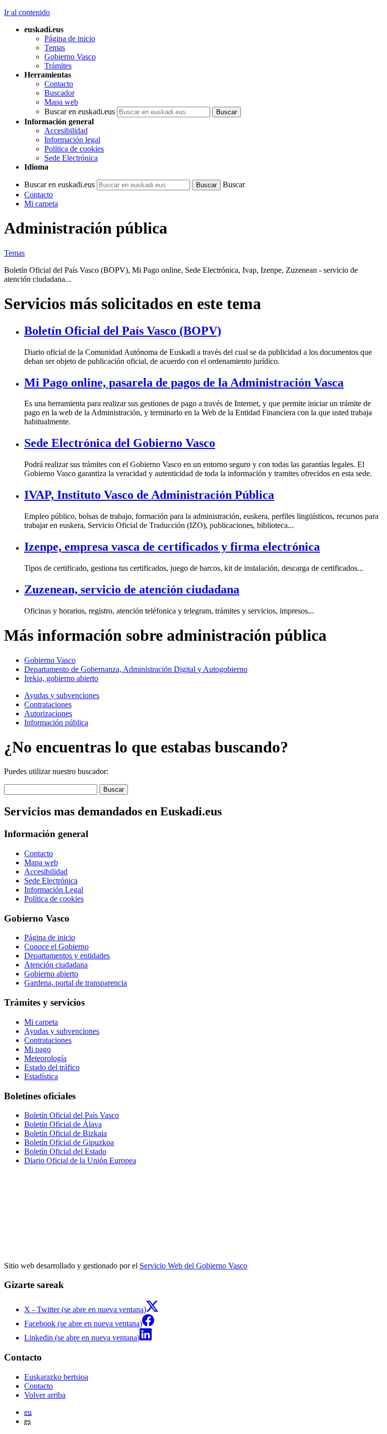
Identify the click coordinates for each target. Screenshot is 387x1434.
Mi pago (37, 1049)
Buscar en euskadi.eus (79, 111)
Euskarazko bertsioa (56, 1377)
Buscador (59, 93)
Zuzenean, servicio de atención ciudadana (131, 589)
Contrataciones (48, 704)
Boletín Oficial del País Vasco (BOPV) (122, 330)
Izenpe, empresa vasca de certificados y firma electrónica (172, 546)
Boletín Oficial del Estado (65, 1151)
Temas (54, 47)
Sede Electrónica (71, 158)
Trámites (58, 65)
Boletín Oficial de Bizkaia (65, 1133)
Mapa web (61, 102)
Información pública (56, 722)
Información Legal (53, 889)
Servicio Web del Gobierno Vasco (193, 1265)
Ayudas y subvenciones (61, 695)
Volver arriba (45, 1395)
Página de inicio (69, 38)
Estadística (41, 1076)
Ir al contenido (27, 12)
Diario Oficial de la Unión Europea (80, 1160)
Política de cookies (74, 148)
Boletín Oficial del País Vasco (71, 1115)
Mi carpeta (41, 203)
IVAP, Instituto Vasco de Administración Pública (149, 494)
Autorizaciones (48, 713)
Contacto (58, 84)
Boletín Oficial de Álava (63, 1124)
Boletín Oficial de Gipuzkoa (69, 1142)
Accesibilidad (66, 130)
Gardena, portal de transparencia (75, 982)
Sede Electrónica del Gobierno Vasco (119, 442)
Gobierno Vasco (70, 56)
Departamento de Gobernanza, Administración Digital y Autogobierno (135, 669)
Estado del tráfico (52, 1067)
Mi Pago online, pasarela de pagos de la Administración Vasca (184, 382)
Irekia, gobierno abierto (61, 678)
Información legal (72, 139)
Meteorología (45, 1058)
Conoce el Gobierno (56, 946)
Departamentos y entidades (67, 955)
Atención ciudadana (56, 964)
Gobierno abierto (51, 973)
